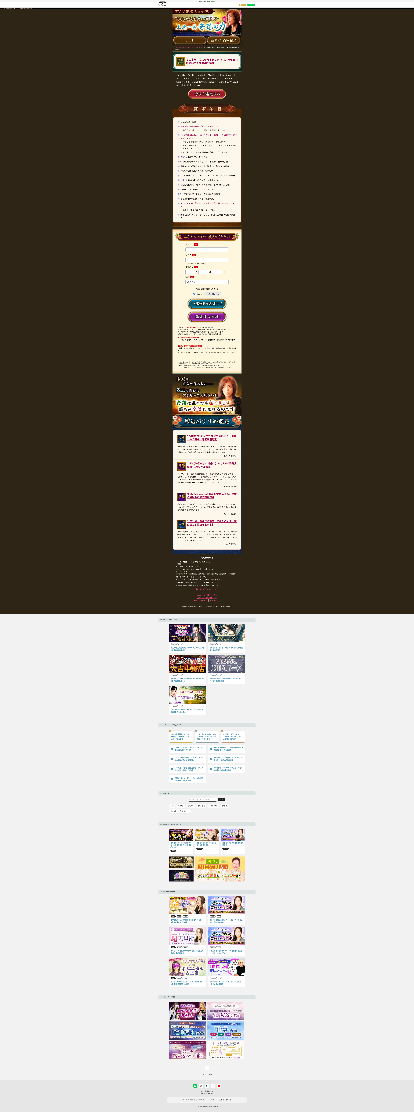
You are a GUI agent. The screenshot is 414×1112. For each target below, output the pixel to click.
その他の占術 (213, 806)
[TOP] (190, 43)
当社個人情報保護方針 (185, 365)
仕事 (172, 806)
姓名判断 (191, 806)
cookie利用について (207, 1091)
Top (207, 598)
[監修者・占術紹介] (224, 43)
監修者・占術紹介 (200, 600)
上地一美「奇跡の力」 (197, 47)
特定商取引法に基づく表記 (207, 589)
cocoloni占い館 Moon (207, 1094)
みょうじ (189, 244)
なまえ (188, 254)
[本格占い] (162, 4)
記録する (198, 294)
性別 (187, 276)
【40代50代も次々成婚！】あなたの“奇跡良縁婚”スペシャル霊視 (212, 465)
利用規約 (207, 367)
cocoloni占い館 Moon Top (181, 47)
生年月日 (189, 266)
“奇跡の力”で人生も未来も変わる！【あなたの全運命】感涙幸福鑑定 (212, 437)
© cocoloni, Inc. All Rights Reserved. (207, 1106)
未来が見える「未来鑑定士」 (180, 811)
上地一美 (224, 806)
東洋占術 (181, 806)
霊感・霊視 (201, 806)
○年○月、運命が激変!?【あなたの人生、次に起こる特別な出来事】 (212, 522)
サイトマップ (215, 600)
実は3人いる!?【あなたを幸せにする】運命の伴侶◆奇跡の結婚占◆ (212, 495)
